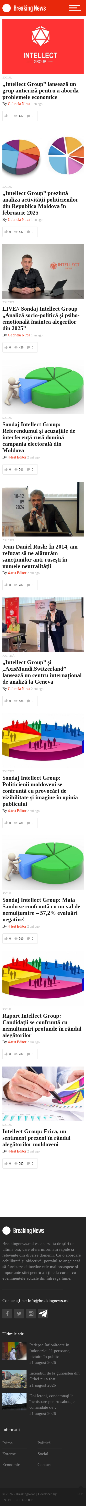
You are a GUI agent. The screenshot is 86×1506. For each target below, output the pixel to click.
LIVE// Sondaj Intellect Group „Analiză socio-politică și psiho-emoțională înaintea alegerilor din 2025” (41, 318)
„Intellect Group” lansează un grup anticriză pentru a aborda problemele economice (40, 90)
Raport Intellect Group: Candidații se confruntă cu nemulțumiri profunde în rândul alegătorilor (41, 1025)
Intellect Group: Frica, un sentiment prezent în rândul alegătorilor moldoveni (36, 1137)
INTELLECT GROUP (17, 1500)
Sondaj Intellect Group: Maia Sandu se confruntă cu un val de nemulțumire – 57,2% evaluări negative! (41, 910)
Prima (7, 1443)
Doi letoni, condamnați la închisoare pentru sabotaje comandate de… (52, 1401)
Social (43, 1453)
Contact (44, 1464)
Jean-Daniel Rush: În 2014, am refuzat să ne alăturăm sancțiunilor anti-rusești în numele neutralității (40, 556)
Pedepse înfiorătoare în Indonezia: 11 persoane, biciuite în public (49, 1350)
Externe (9, 1453)
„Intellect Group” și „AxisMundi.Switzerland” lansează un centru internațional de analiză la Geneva (42, 672)
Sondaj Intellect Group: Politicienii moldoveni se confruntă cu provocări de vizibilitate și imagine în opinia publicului (40, 791)
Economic (11, 1464)
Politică (44, 1443)
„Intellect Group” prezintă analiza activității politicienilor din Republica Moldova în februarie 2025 (40, 203)
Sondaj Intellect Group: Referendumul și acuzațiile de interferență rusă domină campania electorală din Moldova (38, 437)
